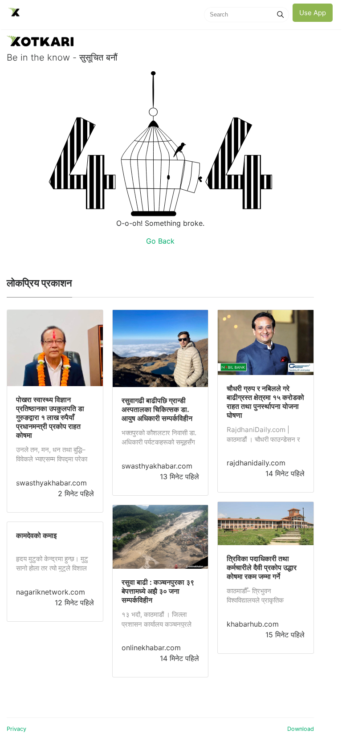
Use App (312, 12)
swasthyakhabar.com (51, 482)
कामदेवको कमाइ (36, 535)
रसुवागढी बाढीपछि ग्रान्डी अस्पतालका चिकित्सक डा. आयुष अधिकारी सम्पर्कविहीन (157, 409)
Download (300, 729)
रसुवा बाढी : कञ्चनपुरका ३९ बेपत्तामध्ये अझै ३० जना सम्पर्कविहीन (158, 591)
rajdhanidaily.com (256, 462)
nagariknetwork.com (50, 591)
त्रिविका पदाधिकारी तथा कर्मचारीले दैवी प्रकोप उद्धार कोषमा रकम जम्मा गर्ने (262, 567)
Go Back (160, 240)
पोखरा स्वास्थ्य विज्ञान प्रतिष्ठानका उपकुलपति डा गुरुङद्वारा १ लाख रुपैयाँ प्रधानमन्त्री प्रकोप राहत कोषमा (50, 417)
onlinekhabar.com (151, 647)
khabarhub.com (253, 624)
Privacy (16, 729)
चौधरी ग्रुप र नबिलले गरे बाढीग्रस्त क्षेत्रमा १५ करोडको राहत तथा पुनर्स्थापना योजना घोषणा (265, 402)
